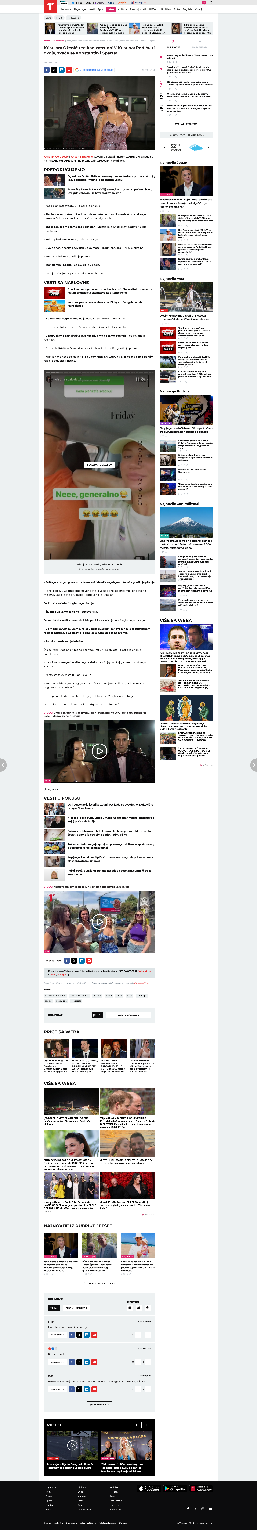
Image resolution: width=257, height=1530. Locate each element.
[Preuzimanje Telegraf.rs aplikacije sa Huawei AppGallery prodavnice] (201, 1488)
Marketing (58, 1523)
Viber (53, 974)
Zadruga (141, 995)
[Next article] (253, 765)
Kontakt (123, 1523)
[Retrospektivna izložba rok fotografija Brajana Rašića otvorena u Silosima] (168, 460)
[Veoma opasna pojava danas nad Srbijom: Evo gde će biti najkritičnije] (54, 306)
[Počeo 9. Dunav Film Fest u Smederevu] (168, 474)
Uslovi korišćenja (141, 983)
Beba (109, 995)
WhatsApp (144, 971)
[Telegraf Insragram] (203, 1509)
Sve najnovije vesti (186, 124)
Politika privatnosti (107, 1523)
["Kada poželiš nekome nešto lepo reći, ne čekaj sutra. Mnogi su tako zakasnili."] (168, 489)
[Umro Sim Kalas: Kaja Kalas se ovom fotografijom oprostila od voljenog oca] (168, 347)
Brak (129, 995)
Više (197, 9)
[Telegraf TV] (210, 1509)
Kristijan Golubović (56, 156)
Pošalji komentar (128, 1015)
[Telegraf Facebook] (188, 1509)
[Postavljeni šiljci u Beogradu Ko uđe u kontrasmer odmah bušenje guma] (72, 1445)
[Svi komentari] (130, 1308)
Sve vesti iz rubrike (99, 1283)
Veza (119, 995)
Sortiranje (133, 1302)
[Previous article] (3, 765)
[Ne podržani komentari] (148, 1308)
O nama (47, 1523)
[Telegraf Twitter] (195, 1509)
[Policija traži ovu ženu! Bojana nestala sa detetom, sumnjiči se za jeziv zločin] (54, 875)
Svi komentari (99, 1404)
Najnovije (174, 163)
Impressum (71, 1523)
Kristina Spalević (82, 156)
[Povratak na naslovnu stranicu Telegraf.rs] (50, 6)
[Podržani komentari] (139, 1308)
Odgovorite (57, 1334)
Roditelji (76, 1000)
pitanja (97, 995)
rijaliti (48, 1000)
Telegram (63, 974)
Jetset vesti (58, 41)
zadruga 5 (61, 1000)
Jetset (47, 41)
